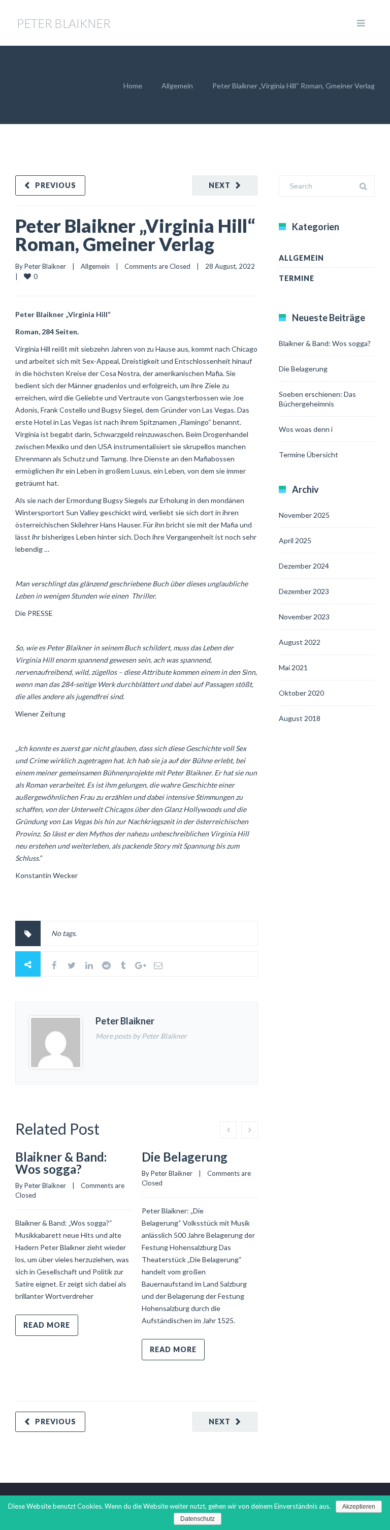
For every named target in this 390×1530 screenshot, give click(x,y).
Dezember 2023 (304, 591)
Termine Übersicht (308, 454)
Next (220, 185)
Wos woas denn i (306, 429)
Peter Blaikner (45, 266)
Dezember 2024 (304, 565)
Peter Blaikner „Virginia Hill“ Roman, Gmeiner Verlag (135, 234)
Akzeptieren (358, 1506)
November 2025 (304, 515)
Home (132, 85)
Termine (296, 278)
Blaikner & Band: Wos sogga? (61, 1162)
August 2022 (299, 642)
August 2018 (299, 718)
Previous (55, 185)
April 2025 (295, 540)
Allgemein (177, 85)
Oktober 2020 (301, 693)
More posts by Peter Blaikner (141, 1036)
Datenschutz (197, 1518)
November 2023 (304, 616)
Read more (46, 1325)
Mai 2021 (293, 667)
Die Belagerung (185, 1156)
